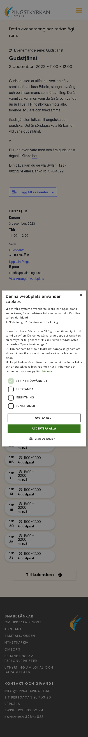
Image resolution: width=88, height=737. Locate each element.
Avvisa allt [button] (44, 418)
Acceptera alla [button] (44, 428)
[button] (44, 438)
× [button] (80, 295)
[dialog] (44, 368)
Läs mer (47, 371)
